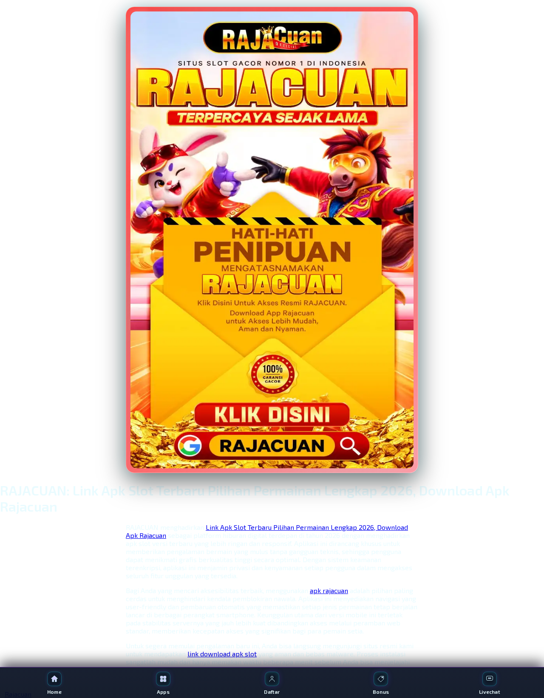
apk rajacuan (329, 590)
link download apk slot (222, 654)
